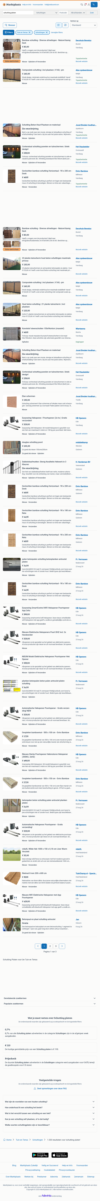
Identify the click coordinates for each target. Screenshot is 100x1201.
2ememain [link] (78, 1177)
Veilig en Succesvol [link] (50, 1165)
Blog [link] (14, 1165)
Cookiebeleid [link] (49, 1170)
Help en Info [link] (67, 1165)
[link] (11, 4)
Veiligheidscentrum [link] (52, 5)
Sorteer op (74, 21)
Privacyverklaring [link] (32, 1170)
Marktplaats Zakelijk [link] (29, 1165)
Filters (10, 32)
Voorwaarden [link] (38, 5)
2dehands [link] (66, 1177)
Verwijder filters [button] (57, 32)
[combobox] (18, 13)
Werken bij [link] (28, 1177)
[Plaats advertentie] (94, 4)
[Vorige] (38, 946)
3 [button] (55, 946)
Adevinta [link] (54, 1177)
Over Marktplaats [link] (13, 1177)
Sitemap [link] (90, 1177)
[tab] (59, 25)
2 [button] (50, 946)
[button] (85, 4)
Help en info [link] (26, 5)
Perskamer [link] (41, 1177)
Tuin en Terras (22, 32)
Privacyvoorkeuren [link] (67, 1170)
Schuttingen (40, 32)
